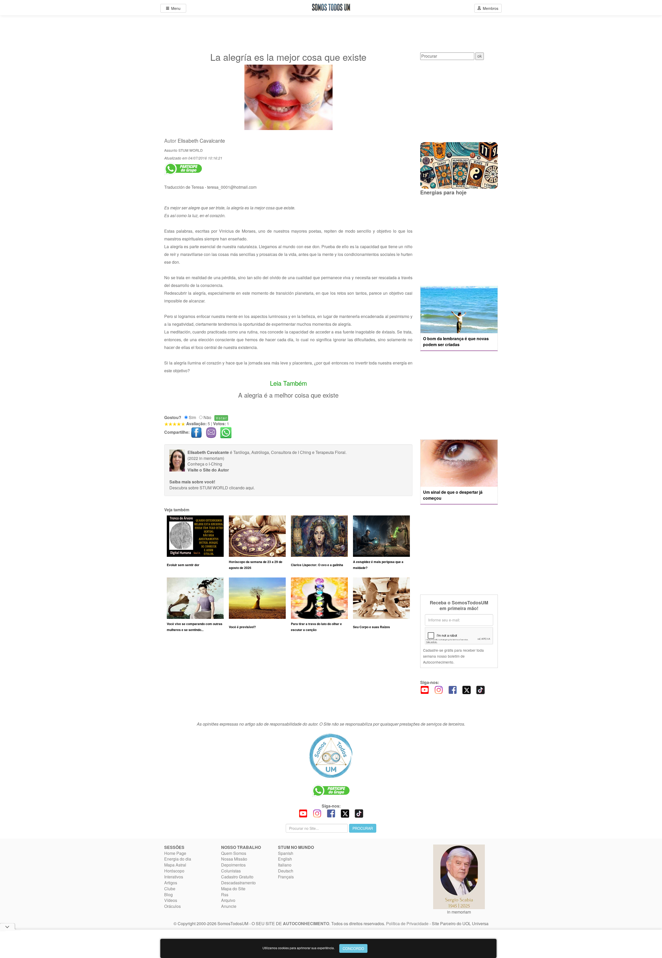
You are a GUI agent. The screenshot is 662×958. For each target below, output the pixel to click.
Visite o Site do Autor (208, 470)
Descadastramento (238, 883)
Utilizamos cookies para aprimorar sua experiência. (298, 948)
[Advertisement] (288, 679)
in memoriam (459, 912)
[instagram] (438, 689)
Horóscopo (174, 871)
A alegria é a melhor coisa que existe (288, 394)
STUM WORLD (190, 150)
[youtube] (424, 689)
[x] (466, 689)
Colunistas (231, 871)
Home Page (175, 853)
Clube (169, 889)
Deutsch (285, 871)
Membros (489, 8)
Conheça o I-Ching (204, 464)
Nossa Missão (234, 859)
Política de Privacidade (407, 923)
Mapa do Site (233, 889)
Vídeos (170, 900)
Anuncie (228, 906)
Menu (174, 8)
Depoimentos (233, 865)
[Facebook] (452, 689)
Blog (168, 895)
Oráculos (172, 906)
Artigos (170, 883)
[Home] (331, 755)
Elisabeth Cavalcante (201, 140)
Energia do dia (177, 859)
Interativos (173, 877)
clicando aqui (241, 488)
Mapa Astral (175, 865)
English (285, 859)
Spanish (285, 853)
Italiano (284, 865)
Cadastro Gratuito (237, 877)
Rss (224, 895)
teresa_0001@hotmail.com (232, 187)
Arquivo (228, 900)
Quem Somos (233, 853)
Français (286, 877)
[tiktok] (480, 689)
